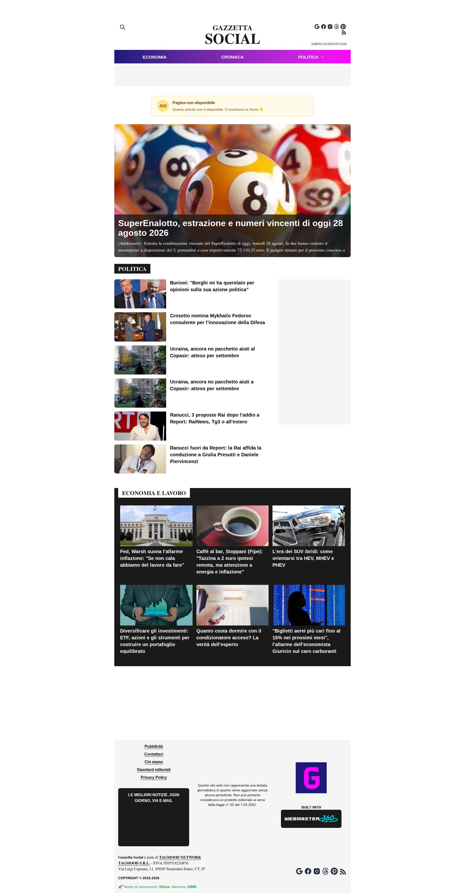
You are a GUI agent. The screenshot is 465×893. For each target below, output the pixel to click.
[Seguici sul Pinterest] (343, 27)
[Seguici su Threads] (337, 27)
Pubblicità (154, 746)
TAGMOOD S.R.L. (134, 863)
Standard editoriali (153, 770)
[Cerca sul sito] (123, 27)
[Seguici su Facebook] (323, 27)
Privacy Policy (154, 777)
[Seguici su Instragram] (330, 27)
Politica (308, 57)
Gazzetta (232, 35)
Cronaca (232, 57)
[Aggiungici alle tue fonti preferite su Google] (317, 27)
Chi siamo (154, 762)
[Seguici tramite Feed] (344, 32)
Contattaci (153, 754)
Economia (155, 57)
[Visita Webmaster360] (311, 819)
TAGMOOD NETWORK (180, 857)
